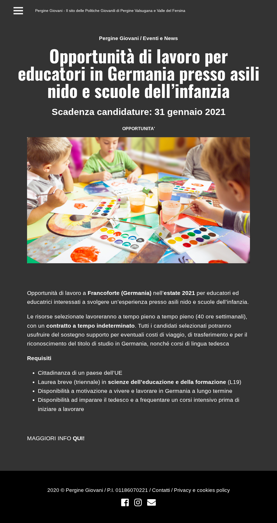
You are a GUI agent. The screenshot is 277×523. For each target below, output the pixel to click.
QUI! (79, 438)
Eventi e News (160, 38)
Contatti (161, 490)
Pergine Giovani (119, 38)
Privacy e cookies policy (202, 490)
